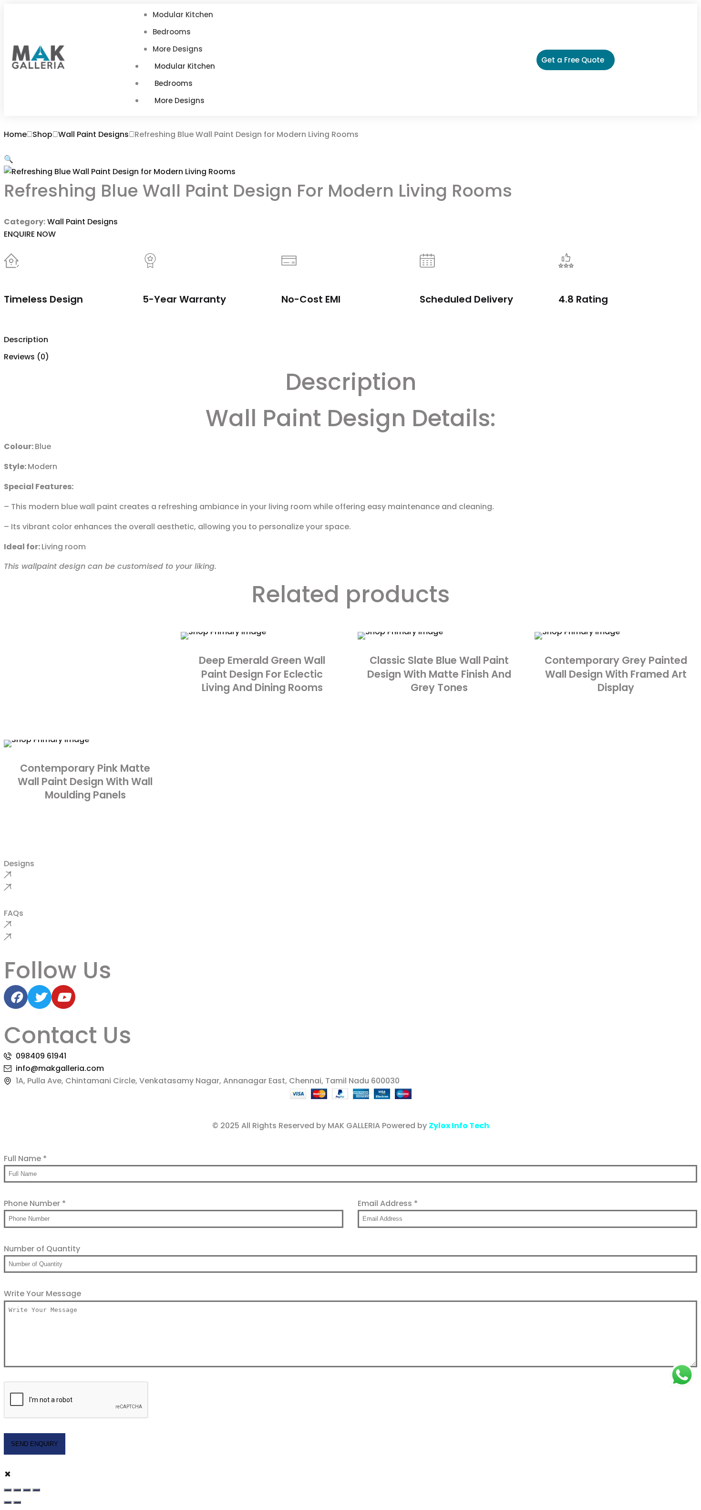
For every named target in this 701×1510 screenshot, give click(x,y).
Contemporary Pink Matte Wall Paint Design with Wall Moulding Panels (85, 782)
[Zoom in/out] (7, 1490)
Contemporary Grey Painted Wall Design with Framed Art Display (616, 674)
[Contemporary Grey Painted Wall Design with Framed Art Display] (616, 636)
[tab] (350, 340)
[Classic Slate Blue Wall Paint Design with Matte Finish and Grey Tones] (439, 636)
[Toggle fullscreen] (17, 1490)
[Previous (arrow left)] (7, 1502)
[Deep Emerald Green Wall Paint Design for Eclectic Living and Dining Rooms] (262, 636)
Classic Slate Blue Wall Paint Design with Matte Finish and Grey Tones (439, 674)
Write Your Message (42, 1293)
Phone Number (35, 1203)
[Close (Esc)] (36, 1490)
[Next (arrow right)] (17, 1502)
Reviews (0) (26, 356)
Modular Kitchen (185, 66)
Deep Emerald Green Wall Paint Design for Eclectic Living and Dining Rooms (262, 674)
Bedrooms (174, 83)
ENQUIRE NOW (30, 234)
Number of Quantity (42, 1248)
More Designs (180, 100)
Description (26, 339)
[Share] (27, 1490)
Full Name (25, 1158)
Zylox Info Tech (459, 1125)
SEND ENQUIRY (34, 1443)
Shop (42, 134)
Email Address (388, 1203)
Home (15, 134)
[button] (8, 159)
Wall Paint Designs (93, 134)
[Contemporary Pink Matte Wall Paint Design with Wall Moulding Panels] (85, 743)
